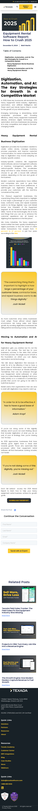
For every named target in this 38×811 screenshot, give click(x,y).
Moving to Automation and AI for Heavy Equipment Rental (20, 69)
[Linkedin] (2, 787)
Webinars (4, 768)
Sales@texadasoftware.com (11, 780)
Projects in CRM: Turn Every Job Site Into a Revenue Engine (19, 645)
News (3, 764)
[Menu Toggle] (35, 6)
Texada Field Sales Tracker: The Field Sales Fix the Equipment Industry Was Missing (17, 610)
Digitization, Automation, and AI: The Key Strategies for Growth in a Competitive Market (19, 59)
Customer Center (7, 750)
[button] (17, 7)
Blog (3, 757)
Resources (5, 731)
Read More (6, 615)
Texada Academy (7, 747)
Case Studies (6, 761)
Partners (4, 727)
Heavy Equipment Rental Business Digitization (20, 65)
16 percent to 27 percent (19, 230)
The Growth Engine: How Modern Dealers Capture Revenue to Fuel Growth (18, 680)
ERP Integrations (7, 754)
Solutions (4, 724)
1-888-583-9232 (6, 784)
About (3, 734)
